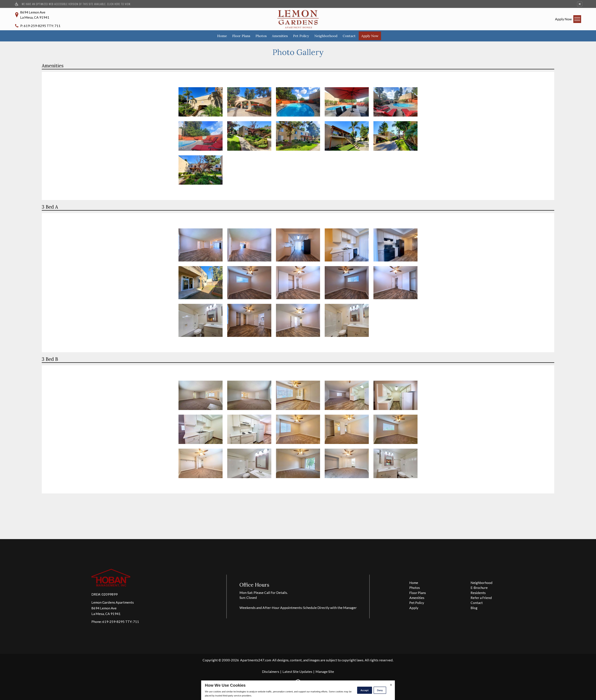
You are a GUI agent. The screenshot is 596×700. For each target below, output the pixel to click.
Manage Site (325, 672)
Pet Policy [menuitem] (416, 603)
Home (222, 36)
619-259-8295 (42, 26)
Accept (365, 690)
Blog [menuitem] (474, 608)
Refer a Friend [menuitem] (481, 598)
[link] (563, 19)
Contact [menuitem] (477, 603)
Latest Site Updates (297, 672)
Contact (349, 36)
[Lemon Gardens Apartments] (298, 19)
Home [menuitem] (413, 583)
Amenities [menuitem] (416, 598)
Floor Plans (241, 36)
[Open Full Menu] (577, 19)
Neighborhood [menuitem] (481, 583)
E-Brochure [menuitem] (479, 588)
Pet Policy (301, 36)
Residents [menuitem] (478, 593)
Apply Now (369, 36)
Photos (261, 36)
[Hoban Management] (139, 578)
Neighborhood (325, 36)
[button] (579, 4)
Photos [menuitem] (414, 588)
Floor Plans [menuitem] (417, 593)
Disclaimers (270, 672)
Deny (380, 690)
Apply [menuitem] (413, 608)
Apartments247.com (255, 660)
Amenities (280, 36)
